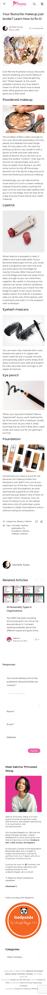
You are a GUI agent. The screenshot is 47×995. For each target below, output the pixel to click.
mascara (24, 533)
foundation (16, 531)
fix (24, 528)
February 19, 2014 (20, 641)
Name (11, 711)
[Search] (35, 4)
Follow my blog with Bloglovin (19, 897)
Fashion (28, 521)
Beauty (20, 521)
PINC (7, 983)
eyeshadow (16, 528)
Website (11, 737)
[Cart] (42, 4)
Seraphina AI (11, 837)
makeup (15, 533)
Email (10, 724)
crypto (8, 853)
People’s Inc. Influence (23, 989)
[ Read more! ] (11, 886)
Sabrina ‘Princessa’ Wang (28, 983)
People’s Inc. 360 (25, 832)
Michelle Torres (16, 27)
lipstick (25, 531)
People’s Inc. (41, 980)
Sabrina (16, 638)
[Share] (41, 522)
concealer (15, 525)
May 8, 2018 (14, 30)
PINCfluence (36, 989)
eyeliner (24, 525)
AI (8, 824)
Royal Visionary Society (16, 835)
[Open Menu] (4, 4)
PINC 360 (26, 980)
